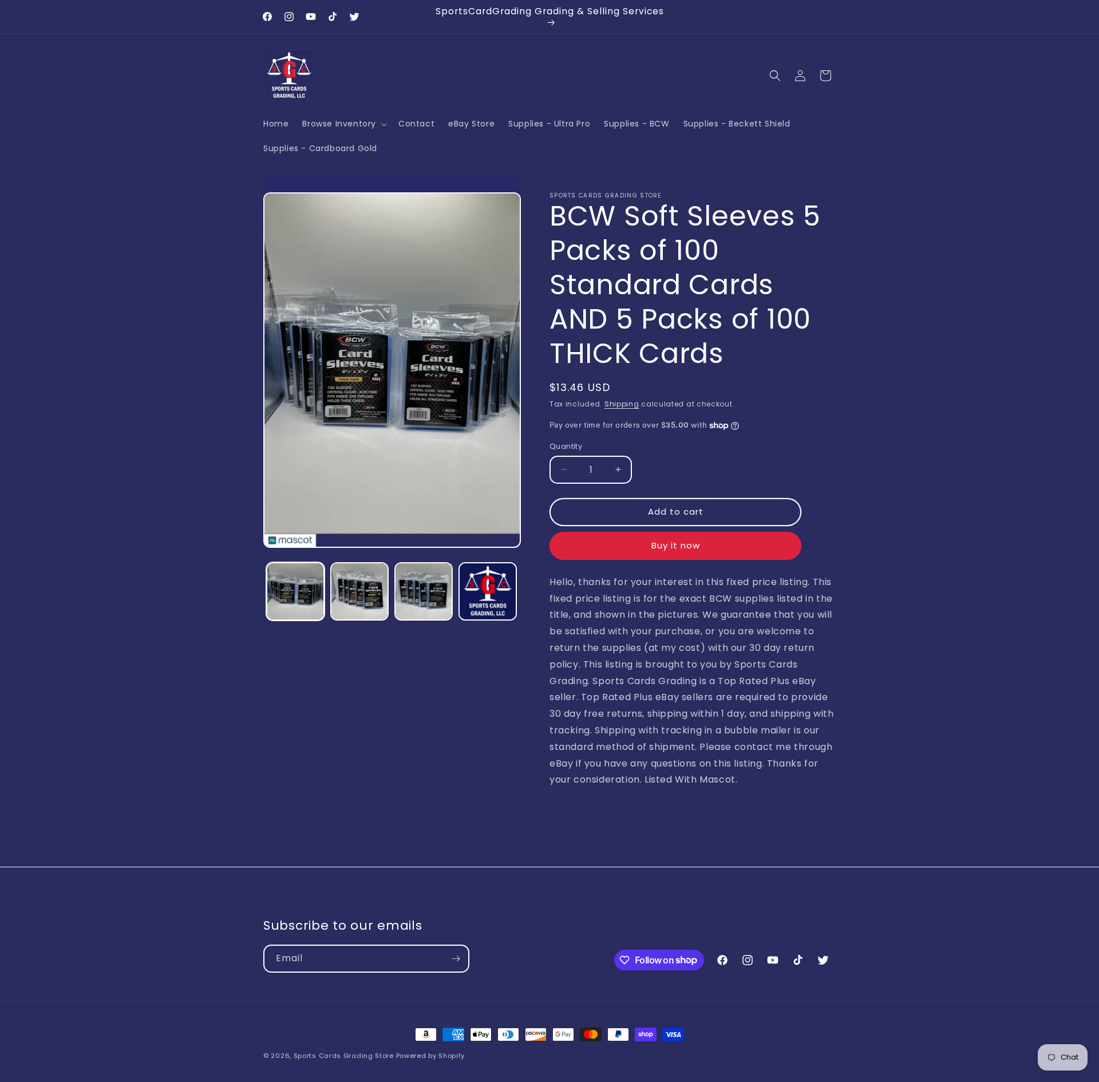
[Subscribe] (455, 959)
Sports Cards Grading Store (344, 1055)
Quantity (566, 446)
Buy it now (675, 545)
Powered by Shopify (430, 1055)
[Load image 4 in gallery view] (487, 591)
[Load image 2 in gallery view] (359, 591)
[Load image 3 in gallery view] (423, 591)
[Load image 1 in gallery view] (295, 591)
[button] (343, 124)
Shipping (621, 404)
